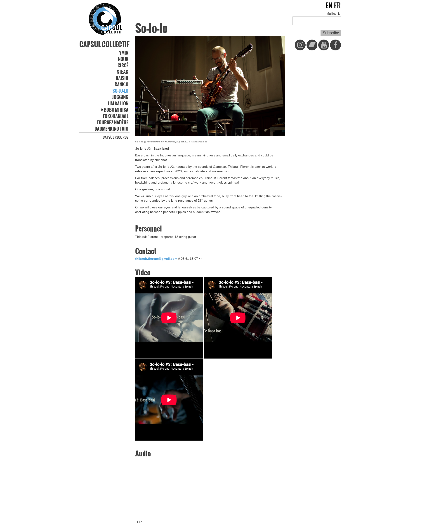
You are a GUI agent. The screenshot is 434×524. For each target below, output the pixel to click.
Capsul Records (115, 137)
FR (139, 522)
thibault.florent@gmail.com (156, 258)
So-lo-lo (120, 90)
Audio (143, 453)
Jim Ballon (118, 103)
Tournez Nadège (112, 122)
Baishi (122, 78)
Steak (122, 71)
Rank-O (121, 84)
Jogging (120, 97)
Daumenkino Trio (111, 128)
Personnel (148, 228)
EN (329, 5)
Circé (123, 65)
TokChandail (115, 116)
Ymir (123, 53)
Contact (145, 251)
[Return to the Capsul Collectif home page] (105, 19)
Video (142, 272)
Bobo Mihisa (116, 109)
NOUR (123, 59)
